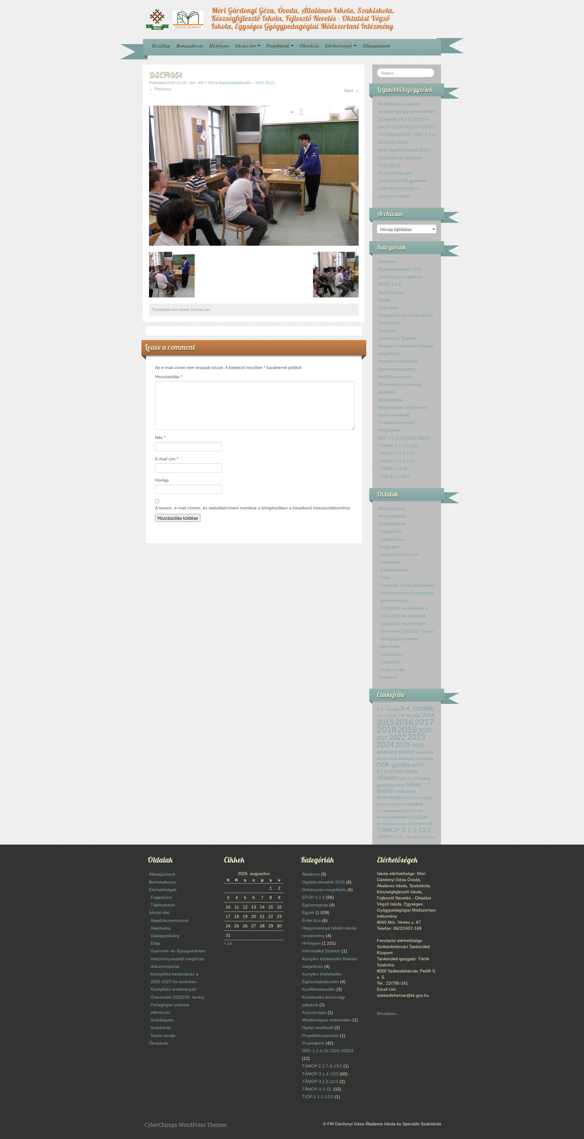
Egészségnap (391, 292)
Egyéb (384, 299)
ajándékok (425, 752)
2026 (418, 745)
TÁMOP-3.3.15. (393, 468)
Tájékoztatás (392, 539)
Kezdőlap (161, 45)
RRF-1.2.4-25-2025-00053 (404, 438)
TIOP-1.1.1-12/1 (394, 476)
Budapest (424, 758)
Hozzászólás (168, 376)
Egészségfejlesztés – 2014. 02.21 (247, 83)
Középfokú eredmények (403, 623)
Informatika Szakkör (397, 338)
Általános (387, 261)
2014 (428, 715)
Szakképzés (391, 654)
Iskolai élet (246, 45)
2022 (397, 737)
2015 (385, 722)
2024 (385, 744)
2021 (382, 738)
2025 (403, 745)
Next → (351, 90)
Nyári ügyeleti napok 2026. (404, 149)
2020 (425, 730)
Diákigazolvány (394, 569)
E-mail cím (166, 458)
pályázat (418, 817)
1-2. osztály (388, 709)
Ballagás (407, 758)
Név (160, 437)
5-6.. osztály (387, 716)
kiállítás (409, 798)
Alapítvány (390, 562)
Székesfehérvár (420, 824)
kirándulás (389, 797)
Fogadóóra (390, 531)
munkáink (413, 804)
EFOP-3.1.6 (389, 284)
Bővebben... (388, 1013)
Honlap (162, 480)
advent (406, 752)
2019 (407, 729)
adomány (387, 751)
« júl (228, 943)
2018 (386, 729)
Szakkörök (390, 661)
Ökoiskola (309, 45)
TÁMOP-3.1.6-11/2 (396, 461)
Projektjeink (278, 45)
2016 (404, 722)
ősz (432, 837)
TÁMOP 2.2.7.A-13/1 (398, 445)
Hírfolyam (219, 45)
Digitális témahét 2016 (399, 269)
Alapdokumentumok (399, 554)
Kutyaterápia (390, 399)
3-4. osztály (417, 708)
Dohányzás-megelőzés (400, 276)
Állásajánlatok (376, 45)
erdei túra (406, 778)
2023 (416, 737)
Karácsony (405, 791)
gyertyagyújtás (391, 784)
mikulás (396, 804)
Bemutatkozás (189, 45)
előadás (387, 777)
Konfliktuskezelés (395, 376)
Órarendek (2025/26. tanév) (407, 631)
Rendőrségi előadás (391, 824)
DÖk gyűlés (394, 764)
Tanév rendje (392, 669)
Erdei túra (387, 307)
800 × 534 (206, 83)
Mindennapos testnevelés (403, 407)
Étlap (385, 577)
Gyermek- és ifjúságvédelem (407, 585)
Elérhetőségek (339, 45)
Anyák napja (387, 759)
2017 (424, 722)
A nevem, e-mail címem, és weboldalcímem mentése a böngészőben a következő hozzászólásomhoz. (253, 507)
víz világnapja (417, 837)
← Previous (160, 88)
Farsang (422, 778)
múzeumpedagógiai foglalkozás (400, 811)
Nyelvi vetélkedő (394, 415)
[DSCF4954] (254, 175)
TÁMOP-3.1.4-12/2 (396, 453)
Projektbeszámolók (396, 422)
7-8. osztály (409, 715)
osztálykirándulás (392, 817)
